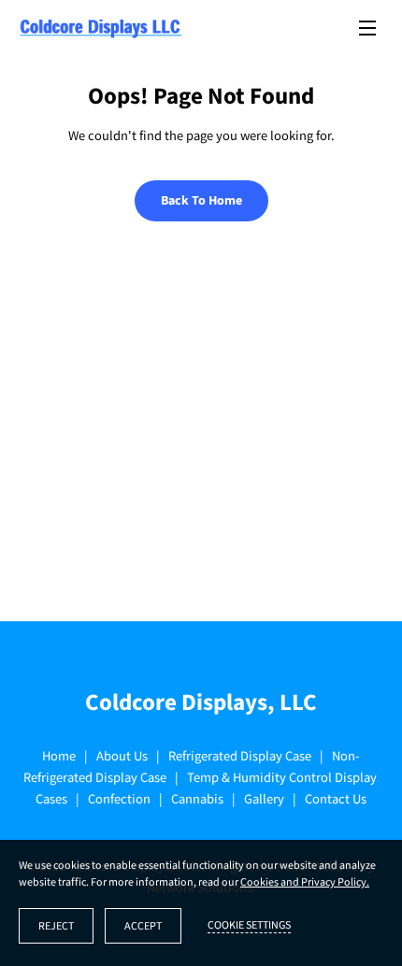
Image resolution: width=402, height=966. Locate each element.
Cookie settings (249, 925)
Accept (143, 926)
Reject (56, 926)
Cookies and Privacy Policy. (304, 882)
